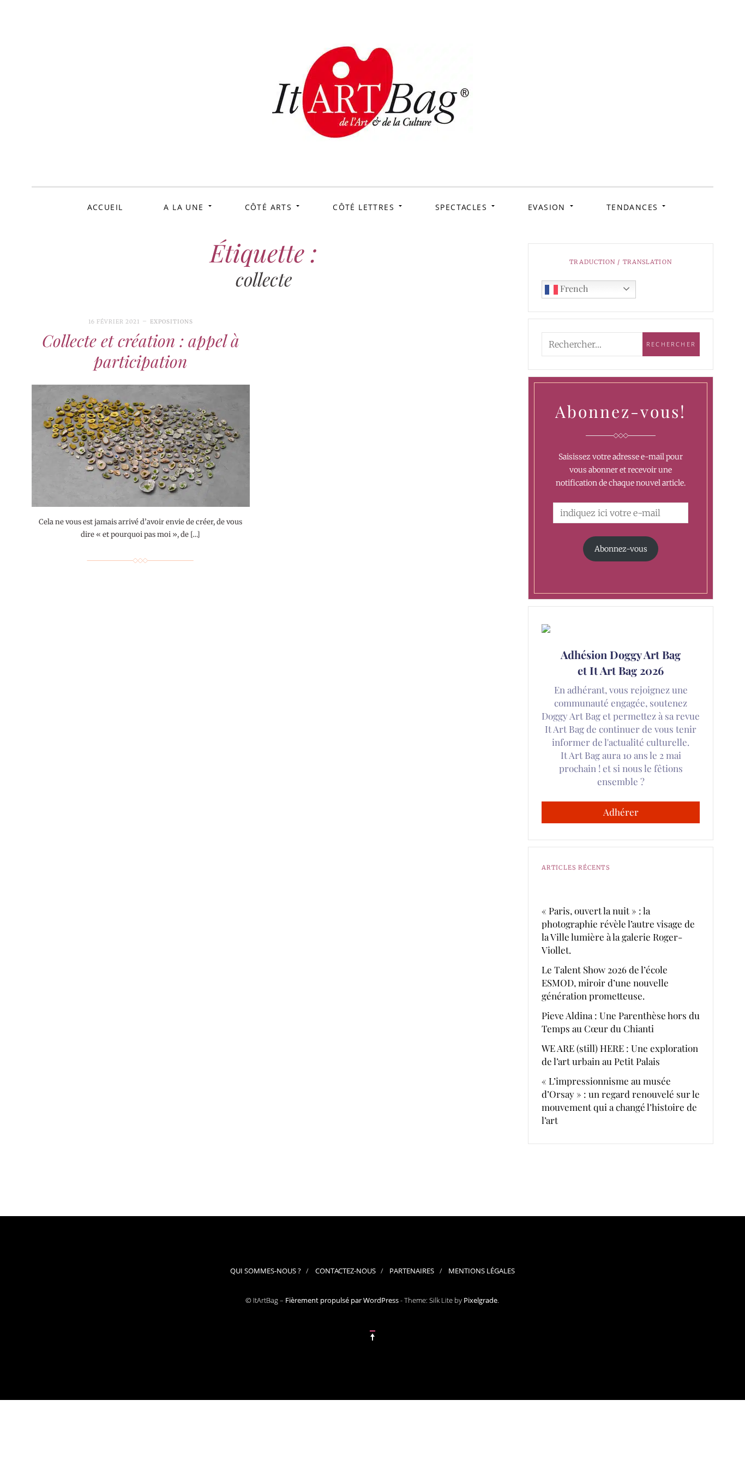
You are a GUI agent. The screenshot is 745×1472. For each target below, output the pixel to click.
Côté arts (268, 207)
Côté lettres (363, 207)
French (573, 288)
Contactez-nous (345, 1271)
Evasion (547, 207)
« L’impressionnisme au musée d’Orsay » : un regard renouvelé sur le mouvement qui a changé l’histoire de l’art (621, 1100)
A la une (183, 207)
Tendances (632, 207)
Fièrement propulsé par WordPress (342, 1300)
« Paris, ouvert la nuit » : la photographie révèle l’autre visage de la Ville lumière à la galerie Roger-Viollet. (618, 930)
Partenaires (411, 1271)
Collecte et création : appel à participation (140, 351)
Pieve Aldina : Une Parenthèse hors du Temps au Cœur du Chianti (621, 1021)
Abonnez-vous (620, 549)
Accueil (105, 207)
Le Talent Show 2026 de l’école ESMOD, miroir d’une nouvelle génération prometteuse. (605, 983)
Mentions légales (481, 1271)
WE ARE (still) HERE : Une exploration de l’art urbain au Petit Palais (620, 1054)
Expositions (171, 321)
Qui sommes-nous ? (265, 1271)
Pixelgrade (480, 1300)
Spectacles (461, 207)
